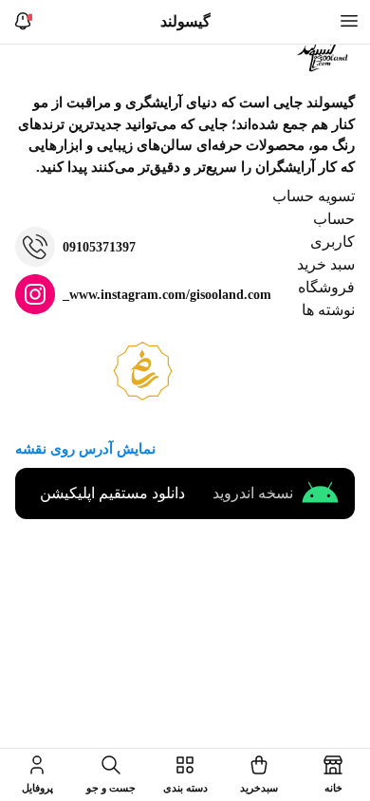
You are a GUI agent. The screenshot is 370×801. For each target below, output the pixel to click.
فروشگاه (326, 287)
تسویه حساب (313, 196)
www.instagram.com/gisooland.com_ (167, 295)
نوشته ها (328, 310)
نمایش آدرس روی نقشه (85, 448)
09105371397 (99, 247)
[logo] (324, 54)
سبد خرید (326, 264)
